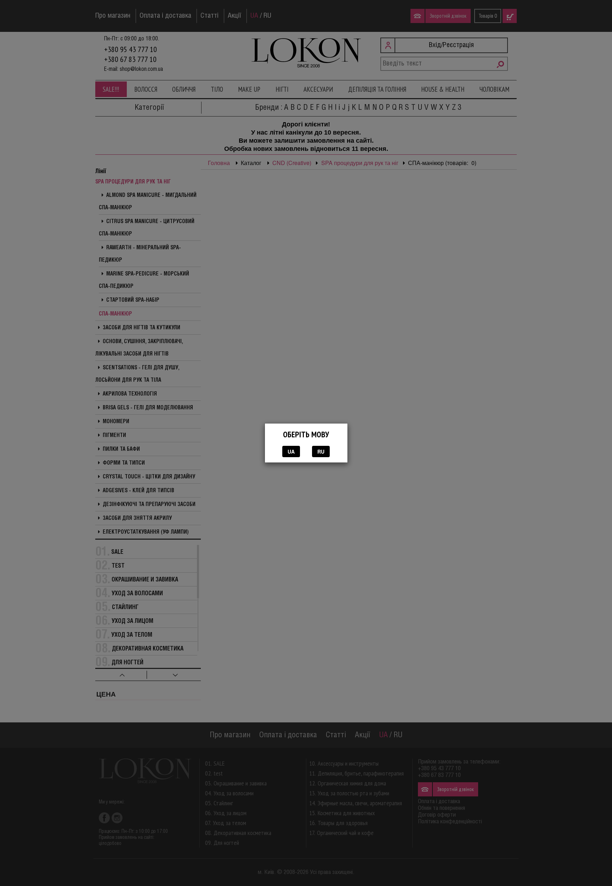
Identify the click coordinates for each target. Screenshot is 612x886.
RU (320, 451)
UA (291, 451)
